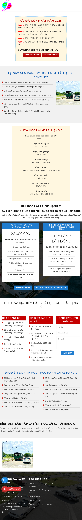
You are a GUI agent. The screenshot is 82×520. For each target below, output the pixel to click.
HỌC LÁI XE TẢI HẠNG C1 (39, 501)
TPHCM (48, 431)
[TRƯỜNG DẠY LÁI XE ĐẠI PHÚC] (12, 5)
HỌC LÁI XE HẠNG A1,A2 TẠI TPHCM (40, 506)
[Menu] (79, 5)
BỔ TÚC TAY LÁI (35, 497)
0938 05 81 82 (47, 194)
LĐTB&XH (29, 104)
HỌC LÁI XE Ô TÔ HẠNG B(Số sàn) (41, 491)
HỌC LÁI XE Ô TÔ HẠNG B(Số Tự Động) (41, 485)
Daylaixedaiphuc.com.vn (12, 507)
